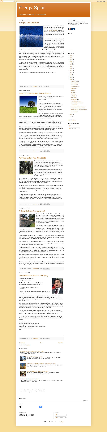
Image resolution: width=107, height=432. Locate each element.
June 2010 (73, 92)
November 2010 (74, 83)
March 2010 (73, 97)
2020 (71, 64)
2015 (71, 70)
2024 (71, 57)
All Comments (73, 128)
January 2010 (74, 111)
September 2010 (74, 86)
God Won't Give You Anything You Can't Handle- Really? (32, 351)
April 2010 (73, 95)
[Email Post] (40, 86)
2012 (71, 76)
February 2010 (74, 99)
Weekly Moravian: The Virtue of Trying (33, 276)
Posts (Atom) (27, 345)
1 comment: (35, 86)
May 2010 (73, 94)
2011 (71, 77)
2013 (71, 74)
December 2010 (74, 81)
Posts (71, 125)
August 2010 (74, 88)
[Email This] (42, 86)
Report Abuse (72, 120)
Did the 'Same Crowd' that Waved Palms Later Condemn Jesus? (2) (41, 363)
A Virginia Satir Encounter (29, 23)
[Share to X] (45, 86)
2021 (71, 63)
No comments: (36, 150)
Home (41, 342)
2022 (71, 61)
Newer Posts (22, 342)
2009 (71, 114)
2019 (71, 66)
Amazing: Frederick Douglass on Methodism (29, 379)
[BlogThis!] (43, 86)
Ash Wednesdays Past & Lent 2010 (32, 158)
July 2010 (73, 90)
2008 (71, 116)
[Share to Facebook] (46, 86)
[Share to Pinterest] (48, 86)
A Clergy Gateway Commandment (32, 211)
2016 (71, 68)
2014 (71, 72)
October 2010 (74, 84)
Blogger (62, 421)
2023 (71, 59)
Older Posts (60, 342)
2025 (71, 55)
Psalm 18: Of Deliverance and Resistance (35, 93)
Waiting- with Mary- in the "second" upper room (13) (37, 371)
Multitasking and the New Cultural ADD (35, 356)
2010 (71, 79)
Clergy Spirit (31, 7)
